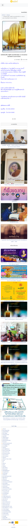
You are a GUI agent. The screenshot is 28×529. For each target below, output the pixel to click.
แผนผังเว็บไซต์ (5, 431)
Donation (5, 441)
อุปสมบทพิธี (5, 517)
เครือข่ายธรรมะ (6, 437)
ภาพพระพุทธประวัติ (6, 496)
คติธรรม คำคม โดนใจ (7, 459)
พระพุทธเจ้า (5, 494)
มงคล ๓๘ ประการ (6, 503)
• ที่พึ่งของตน (14, 201)
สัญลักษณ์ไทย (5, 439)
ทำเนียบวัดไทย (5, 513)
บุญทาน (4, 463)
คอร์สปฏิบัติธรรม (6, 470)
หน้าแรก (3, 15)
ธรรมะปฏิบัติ (5, 483)
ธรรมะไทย (13, 527)
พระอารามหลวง (6, 514)
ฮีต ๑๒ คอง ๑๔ (6, 490)
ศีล (3, 461)
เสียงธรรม (5, 479)
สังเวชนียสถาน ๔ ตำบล (7, 507)
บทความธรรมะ (5, 456)
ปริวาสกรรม (5, 467)
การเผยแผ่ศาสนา (6, 444)
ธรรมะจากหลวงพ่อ (6, 450)
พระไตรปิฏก (5, 473)
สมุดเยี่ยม (5, 436)
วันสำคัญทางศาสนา (7, 519)
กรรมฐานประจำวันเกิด (7, 489)
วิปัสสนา (4, 466)
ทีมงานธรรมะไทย (6, 430)
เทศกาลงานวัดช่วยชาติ (7, 443)
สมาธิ (4, 464)
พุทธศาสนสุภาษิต (6, 504)
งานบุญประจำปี (6, 492)
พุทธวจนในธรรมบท (6, 502)
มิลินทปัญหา (5, 477)
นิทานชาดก (5, 500)
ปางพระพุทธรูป (6, 509)
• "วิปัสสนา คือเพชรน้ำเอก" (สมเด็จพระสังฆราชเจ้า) (14, 184)
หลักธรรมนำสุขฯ (6, 487)
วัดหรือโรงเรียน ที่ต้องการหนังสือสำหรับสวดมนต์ (14, 301)
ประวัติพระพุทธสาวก (7, 497)
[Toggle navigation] (2, 5)
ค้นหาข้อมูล (5, 433)
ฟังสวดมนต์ (5, 469)
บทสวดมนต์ (5, 486)
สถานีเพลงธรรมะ (6, 480)
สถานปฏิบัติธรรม (6, 449)
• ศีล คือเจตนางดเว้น (14, 222)
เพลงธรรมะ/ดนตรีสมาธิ (7, 482)
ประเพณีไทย (5, 446)
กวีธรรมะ (4, 457)
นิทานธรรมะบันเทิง (6, 453)
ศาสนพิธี (4, 516)
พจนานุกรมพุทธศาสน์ (7, 476)
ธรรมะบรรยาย (5, 454)
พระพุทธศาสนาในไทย (7, 512)
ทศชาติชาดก (5, 499)
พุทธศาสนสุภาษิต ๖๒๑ (7, 506)
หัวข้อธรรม (5, 474)
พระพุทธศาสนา (6, 472)
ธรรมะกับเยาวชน (6, 451)
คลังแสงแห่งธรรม (6, 484)
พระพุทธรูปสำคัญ (6, 510)
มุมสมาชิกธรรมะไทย (6, 440)
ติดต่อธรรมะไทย (6, 434)
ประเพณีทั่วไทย (6, 493)
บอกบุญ (8, 15)
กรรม (4, 460)
